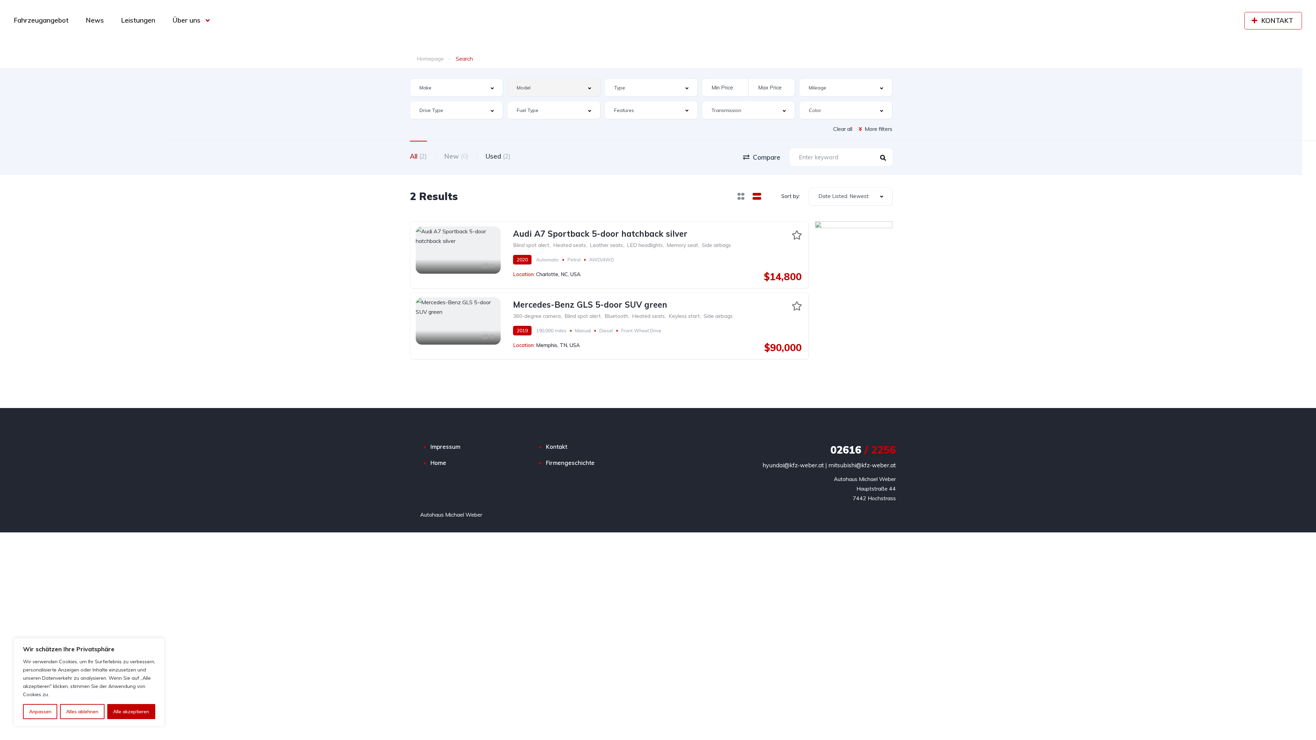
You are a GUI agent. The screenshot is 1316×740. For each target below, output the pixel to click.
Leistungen (138, 20)
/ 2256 (863, 449)
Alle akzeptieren (131, 711)
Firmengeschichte (570, 462)
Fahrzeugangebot (41, 20)
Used (498, 156)
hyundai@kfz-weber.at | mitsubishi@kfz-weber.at (829, 465)
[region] (89, 682)
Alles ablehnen (82, 711)
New (456, 156)
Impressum (445, 446)
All (418, 156)
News (95, 20)
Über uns (186, 20)
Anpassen (40, 711)
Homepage (430, 58)
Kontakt (556, 446)
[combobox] (456, 87)
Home (438, 462)
